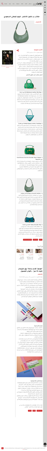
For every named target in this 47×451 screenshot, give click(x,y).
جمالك (22, 3)
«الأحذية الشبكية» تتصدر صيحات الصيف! (20, 258)
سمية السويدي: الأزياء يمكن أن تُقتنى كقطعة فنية (39, 258)
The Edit (34, 5)
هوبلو (34, 410)
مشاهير (30, 3)
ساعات (30, 410)
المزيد (23, 449)
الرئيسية (34, 3)
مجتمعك (17, 3)
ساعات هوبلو (39, 410)
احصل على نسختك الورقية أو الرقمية (7, 67)
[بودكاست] (45, 444)
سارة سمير (39, 52)
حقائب (41, 239)
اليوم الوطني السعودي (27, 239)
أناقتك (26, 3)
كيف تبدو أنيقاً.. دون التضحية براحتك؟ (29, 258)
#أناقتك (40, 254)
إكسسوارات (35, 239)
